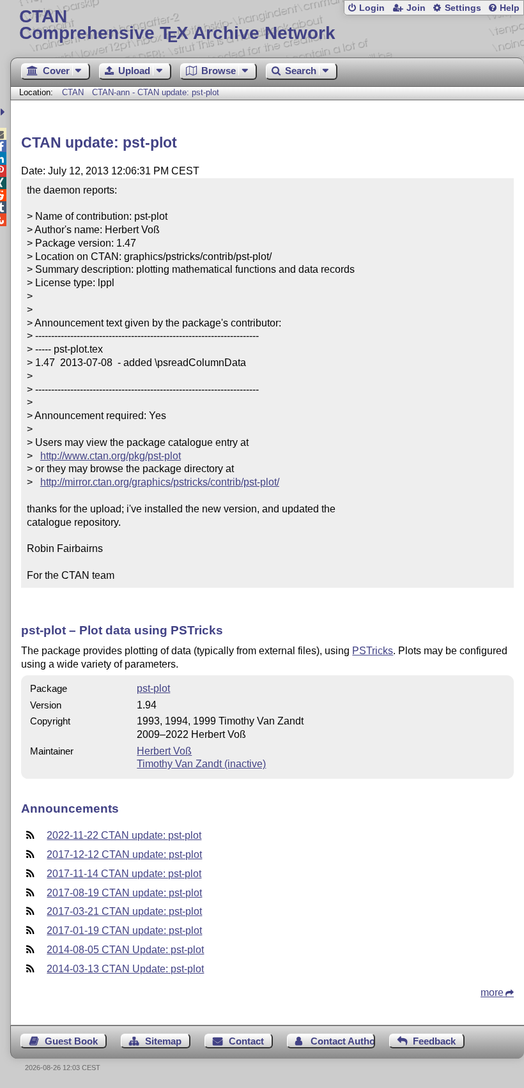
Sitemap (163, 1041)
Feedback (434, 1041)
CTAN (73, 92)
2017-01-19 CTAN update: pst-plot (124, 930)
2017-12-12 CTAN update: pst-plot (124, 854)
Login (372, 8)
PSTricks (372, 650)
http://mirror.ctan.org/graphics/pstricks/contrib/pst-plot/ (159, 482)
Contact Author (342, 1041)
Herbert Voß (164, 751)
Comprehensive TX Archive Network (177, 25)
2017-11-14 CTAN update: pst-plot (124, 873)
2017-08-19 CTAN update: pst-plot (124, 892)
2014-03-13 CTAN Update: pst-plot (125, 968)
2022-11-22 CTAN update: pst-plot (124, 835)
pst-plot (153, 688)
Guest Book (71, 1041)
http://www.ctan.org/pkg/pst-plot (110, 455)
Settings (463, 8)
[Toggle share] (4, 112)
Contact (246, 1041)
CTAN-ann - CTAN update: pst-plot (155, 92)
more (492, 992)
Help (510, 8)
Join (416, 8)
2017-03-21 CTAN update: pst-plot (124, 911)
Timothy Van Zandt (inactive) (201, 763)
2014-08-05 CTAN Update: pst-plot (125, 949)
